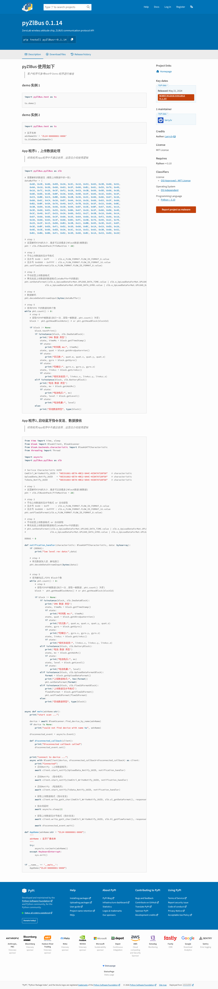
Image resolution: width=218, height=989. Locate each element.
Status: (37, 913)
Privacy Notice (175, 911)
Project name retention (81, 911)
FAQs (72, 915)
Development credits (145, 915)
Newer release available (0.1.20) (172, 97)
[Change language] (192, 7)
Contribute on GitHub (145, 902)
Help (146, 7)
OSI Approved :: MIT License (176, 180)
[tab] (32, 54)
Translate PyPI (142, 906)
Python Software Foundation (36, 901)
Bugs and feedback (144, 898)
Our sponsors (109, 915)
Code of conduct (176, 906)
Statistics (107, 906)
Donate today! (29, 920)
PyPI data (162, 85)
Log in (168, 7)
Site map (163, 985)
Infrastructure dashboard (115, 902)
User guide (75, 906)
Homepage (166, 71)
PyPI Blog (107, 898)
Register (180, 7)
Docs (156, 7)
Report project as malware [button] (176, 209)
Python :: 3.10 (168, 200)
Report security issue (178, 902)
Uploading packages (79, 902)
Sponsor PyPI (141, 911)
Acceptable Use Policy (178, 915)
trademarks (83, 985)
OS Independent (169, 190)
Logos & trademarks (112, 911)
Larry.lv (169, 136)
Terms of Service (176, 898)
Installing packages (79, 898)
